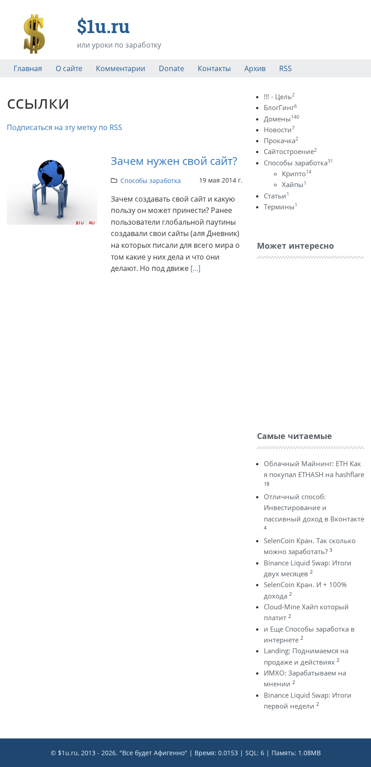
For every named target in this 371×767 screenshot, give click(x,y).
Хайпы (294, 184)
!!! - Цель (279, 96)
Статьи (276, 195)
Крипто (296, 173)
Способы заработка (150, 180)
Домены (281, 118)
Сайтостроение (290, 151)
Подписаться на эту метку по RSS (64, 127)
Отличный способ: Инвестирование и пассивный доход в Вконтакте (314, 507)
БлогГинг (280, 107)
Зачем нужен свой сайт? (174, 160)
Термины (280, 206)
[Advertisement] (314, 342)
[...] (195, 268)
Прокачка (281, 140)
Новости (279, 129)
